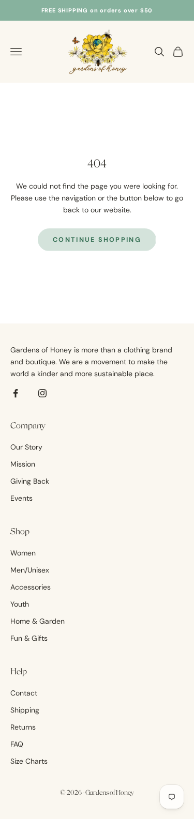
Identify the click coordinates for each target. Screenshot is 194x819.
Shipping (24, 710)
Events (21, 498)
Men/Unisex (29, 570)
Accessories (30, 587)
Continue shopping (97, 240)
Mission (22, 464)
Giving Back (29, 481)
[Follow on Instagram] (42, 393)
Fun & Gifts (29, 638)
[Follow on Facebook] (15, 393)
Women (23, 553)
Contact (23, 693)
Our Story (26, 447)
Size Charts (29, 761)
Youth (19, 604)
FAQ (16, 744)
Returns (23, 727)
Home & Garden (37, 621)
